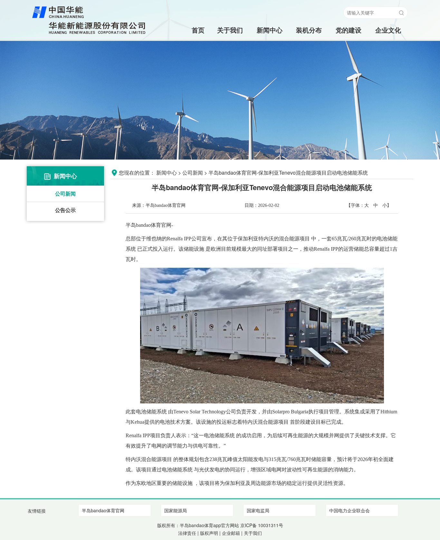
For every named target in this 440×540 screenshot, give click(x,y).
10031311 (268, 525)
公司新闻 (65, 193)
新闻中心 (269, 29)
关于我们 (230, 29)
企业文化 (388, 29)
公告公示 (65, 210)
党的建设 (348, 29)
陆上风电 (309, 42)
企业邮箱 (231, 533)
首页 (190, 29)
